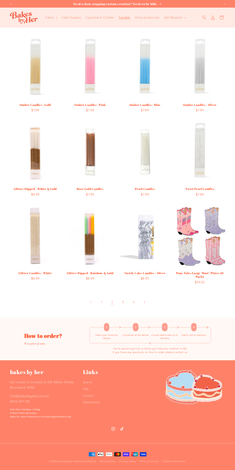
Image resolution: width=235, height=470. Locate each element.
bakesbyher (65, 461)
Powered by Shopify (84, 461)
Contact (88, 395)
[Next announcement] (224, 4)
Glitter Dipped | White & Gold (35, 189)
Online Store (91, 402)
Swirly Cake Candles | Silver (144, 273)
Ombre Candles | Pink (90, 105)
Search (88, 382)
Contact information (173, 461)
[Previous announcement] (10, 4)
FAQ (86, 389)
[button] (51, 17)
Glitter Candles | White (35, 273)
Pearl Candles (145, 189)
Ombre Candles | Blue (145, 105)
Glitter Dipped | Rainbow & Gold (90, 273)
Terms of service (149, 461)
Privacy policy (127, 461)
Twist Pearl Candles (199, 189)
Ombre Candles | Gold (35, 105)
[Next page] (144, 302)
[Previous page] (90, 302)
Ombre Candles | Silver (199, 105)
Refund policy (107, 461)
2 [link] (112, 302)
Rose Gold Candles (90, 189)
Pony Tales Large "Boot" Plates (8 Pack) (199, 275)
